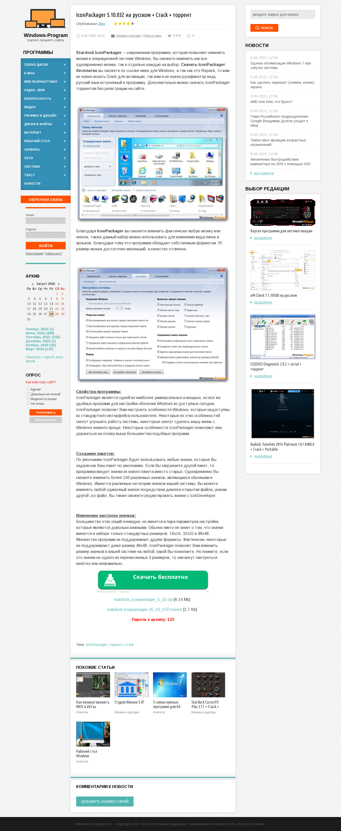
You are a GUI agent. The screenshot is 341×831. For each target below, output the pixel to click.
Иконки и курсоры (128, 35)
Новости (32, 183)
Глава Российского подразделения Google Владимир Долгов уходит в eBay (279, 120)
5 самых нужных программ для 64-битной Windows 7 (167, 706)
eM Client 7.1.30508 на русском (273, 295)
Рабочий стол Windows (86, 753)
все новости (264, 173)
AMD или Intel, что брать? (271, 102)
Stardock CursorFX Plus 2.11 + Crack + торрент (205, 706)
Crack (129, 645)
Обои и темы (152, 35)
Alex (101, 24)
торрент (116, 645)
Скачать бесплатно (160, 576)
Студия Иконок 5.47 (129, 702)
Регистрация (34, 253)
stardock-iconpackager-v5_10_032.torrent (144, 609)
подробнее (263, 238)
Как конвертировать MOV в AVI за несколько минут (92, 706)
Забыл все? (53, 253)
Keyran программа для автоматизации (281, 231)
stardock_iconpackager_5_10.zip (143, 599)
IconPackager (96, 645)
